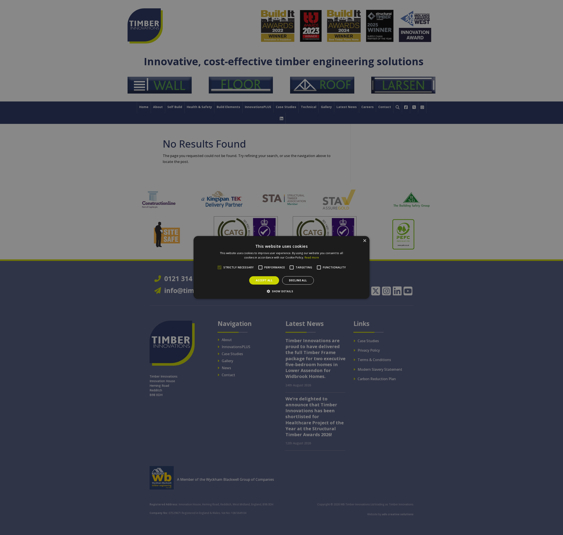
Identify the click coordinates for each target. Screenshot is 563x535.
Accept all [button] (264, 280)
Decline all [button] (298, 280)
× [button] (364, 240)
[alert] (281, 267)
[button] (281, 291)
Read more (312, 257)
